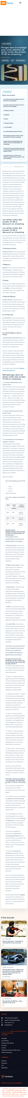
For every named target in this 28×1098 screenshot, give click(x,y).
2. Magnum (6, 114)
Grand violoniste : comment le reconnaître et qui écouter (12, 942)
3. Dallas (5, 119)
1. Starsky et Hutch (8, 110)
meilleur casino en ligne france (18, 1031)
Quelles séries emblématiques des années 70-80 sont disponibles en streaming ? (13, 143)
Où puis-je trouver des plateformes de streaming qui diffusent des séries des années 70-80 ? (14, 150)
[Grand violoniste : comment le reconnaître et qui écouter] (14, 929)
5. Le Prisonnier (7, 127)
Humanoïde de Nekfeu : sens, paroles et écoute (12, 1002)
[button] (20, 2)
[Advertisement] (14, 21)
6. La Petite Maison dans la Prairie (12, 131)
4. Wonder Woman (8, 123)
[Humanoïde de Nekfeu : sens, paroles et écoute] (14, 989)
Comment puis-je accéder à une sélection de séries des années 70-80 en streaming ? (13, 157)
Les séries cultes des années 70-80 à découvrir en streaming (13, 100)
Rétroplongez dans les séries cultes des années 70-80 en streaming (13, 136)
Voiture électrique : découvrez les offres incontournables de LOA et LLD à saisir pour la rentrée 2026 (13, 972)
